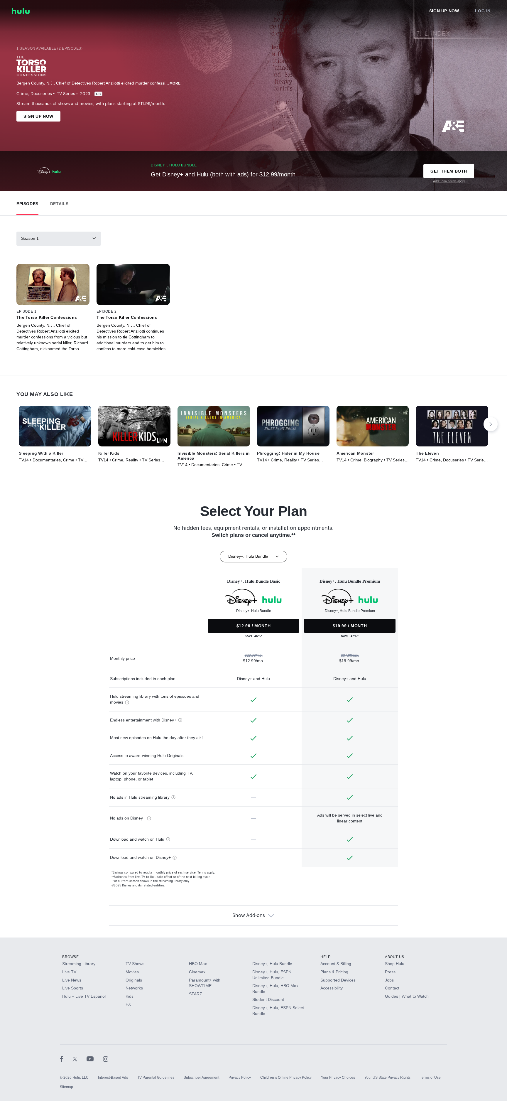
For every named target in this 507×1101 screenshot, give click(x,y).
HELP (325, 957)
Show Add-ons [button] (248, 915)
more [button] (175, 83)
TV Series (66, 94)
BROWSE (70, 957)
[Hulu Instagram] (105, 1058)
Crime (22, 94)
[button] (27, 202)
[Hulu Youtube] (95, 1058)
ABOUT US (394, 957)
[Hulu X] (79, 1058)
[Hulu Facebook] (66, 1058)
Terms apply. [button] (206, 872)
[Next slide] (491, 424)
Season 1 (30, 238)
